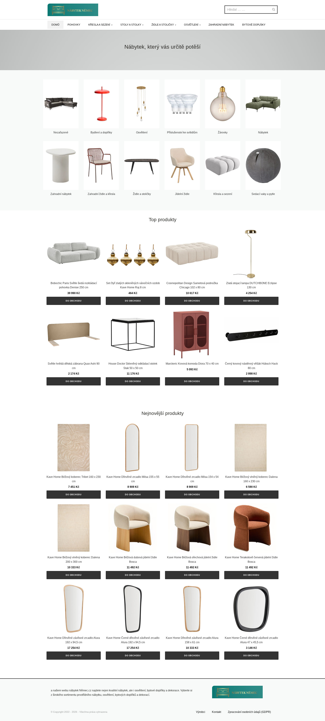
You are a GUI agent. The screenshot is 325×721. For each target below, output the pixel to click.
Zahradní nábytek (221, 24)
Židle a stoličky (162, 24)
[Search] (274, 10)
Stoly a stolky (130, 24)
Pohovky (74, 24)
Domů (55, 24)
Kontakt (216, 711)
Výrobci (200, 711)
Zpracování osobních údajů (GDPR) (249, 711)
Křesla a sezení (99, 24)
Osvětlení (191, 24)
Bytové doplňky (253, 24)
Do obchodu (74, 301)
